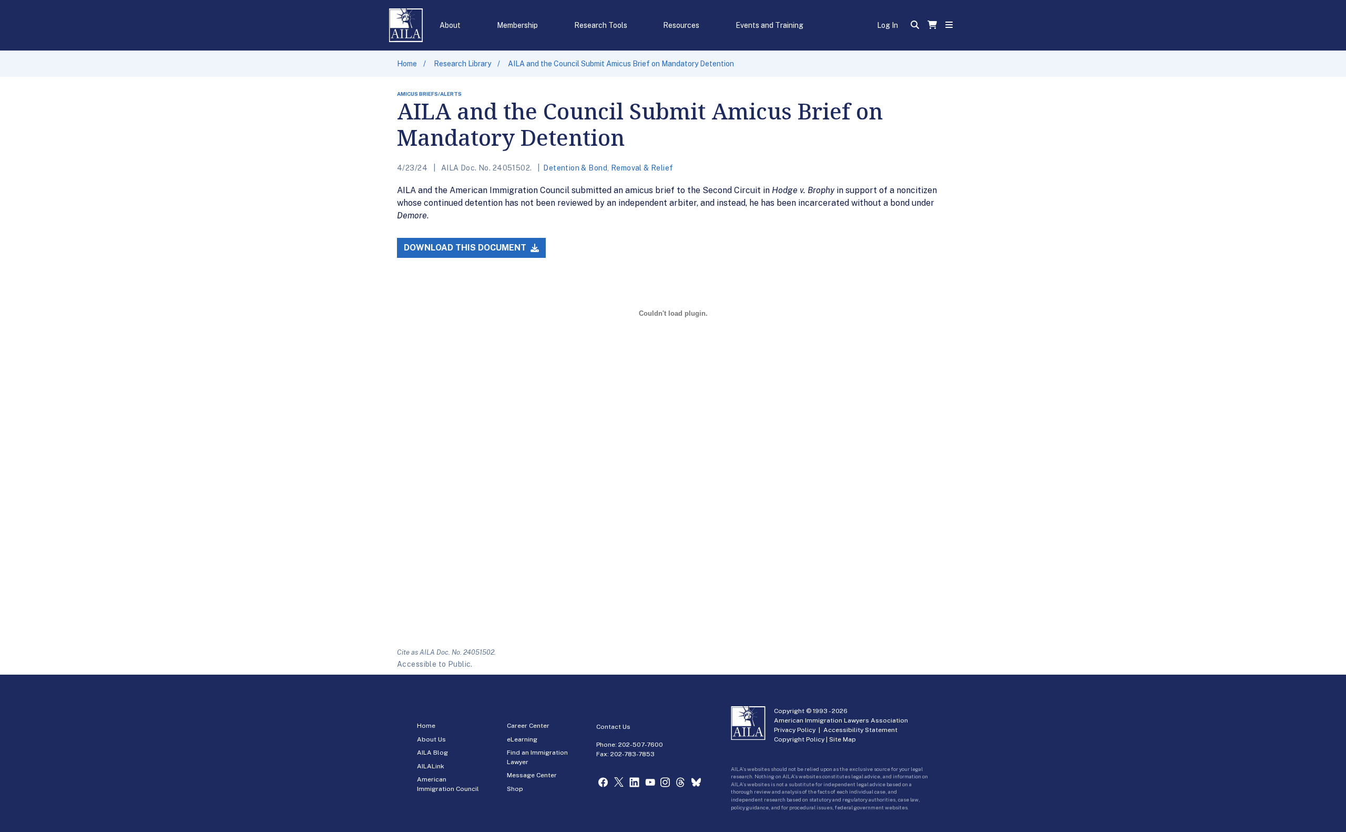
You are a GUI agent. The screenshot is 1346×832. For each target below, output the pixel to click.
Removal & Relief (642, 168)
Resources (681, 25)
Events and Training (769, 25)
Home (407, 63)
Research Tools (600, 25)
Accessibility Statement (860, 730)
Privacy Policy (794, 730)
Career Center (528, 725)
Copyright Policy (799, 739)
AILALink (430, 766)
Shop (515, 789)
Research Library (462, 63)
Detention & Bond (575, 168)
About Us (431, 739)
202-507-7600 (640, 744)
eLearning (522, 739)
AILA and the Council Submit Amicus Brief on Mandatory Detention (621, 63)
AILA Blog (432, 752)
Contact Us (613, 726)
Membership (517, 25)
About (450, 25)
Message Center (532, 775)
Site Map (842, 739)
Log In (887, 25)
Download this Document (466, 248)
